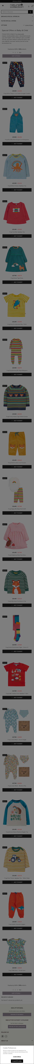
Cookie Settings (17, 1056)
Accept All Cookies (17, 1061)
